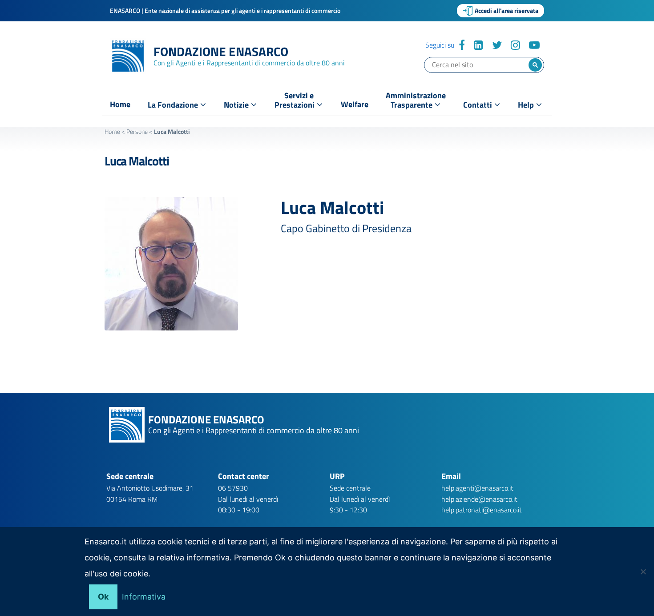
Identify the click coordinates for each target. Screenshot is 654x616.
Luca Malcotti (137, 160)
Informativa (144, 596)
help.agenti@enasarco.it (477, 488)
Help (527, 105)
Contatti (478, 105)
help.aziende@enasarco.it (479, 499)
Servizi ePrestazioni (295, 102)
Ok (103, 596)
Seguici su (439, 45)
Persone (137, 131)
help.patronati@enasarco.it (481, 509)
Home (120, 104)
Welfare (354, 104)
